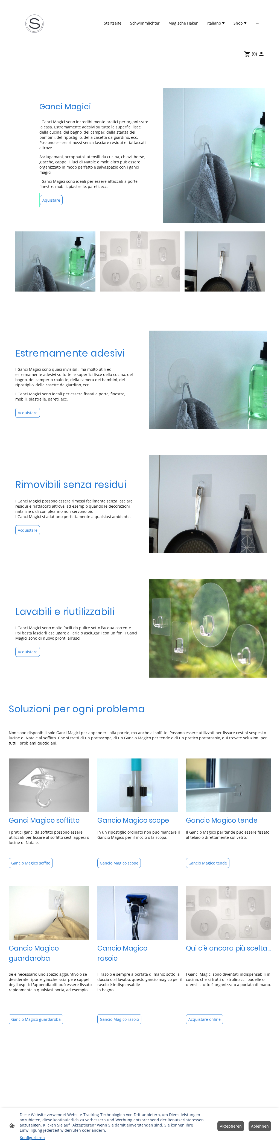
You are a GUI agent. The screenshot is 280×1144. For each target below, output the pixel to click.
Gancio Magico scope (119, 863)
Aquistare (51, 200)
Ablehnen (260, 1126)
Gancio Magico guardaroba (36, 1019)
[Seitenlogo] (34, 23)
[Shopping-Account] (261, 54)
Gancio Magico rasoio (119, 1019)
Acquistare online (204, 1019)
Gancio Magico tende (207, 863)
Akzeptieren (231, 1126)
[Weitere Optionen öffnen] (257, 23)
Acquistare (27, 412)
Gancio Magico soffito (30, 863)
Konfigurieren (32, 1137)
